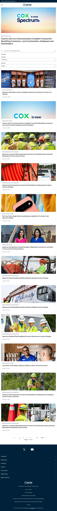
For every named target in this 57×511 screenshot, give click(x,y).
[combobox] (28, 59)
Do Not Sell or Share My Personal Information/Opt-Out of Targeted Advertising (28, 498)
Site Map (28, 504)
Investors (3, 463)
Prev (15, 437)
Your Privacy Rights (28, 492)
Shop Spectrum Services (8, 1)
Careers (3, 467)
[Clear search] (55, 51)
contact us (32, 508)
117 (37, 437)
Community (4, 470)
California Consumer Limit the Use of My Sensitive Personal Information (28, 501)
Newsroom (4, 460)
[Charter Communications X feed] (24, 449)
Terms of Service (28, 489)
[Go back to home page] (28, 482)
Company (3, 456)
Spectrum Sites (5, 477)
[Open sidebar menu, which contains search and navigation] (2, 5)
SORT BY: (3, 63)
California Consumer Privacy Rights (28, 495)
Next (42, 437)
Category (3, 57)
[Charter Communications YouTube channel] (32, 449)
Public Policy (4, 474)
